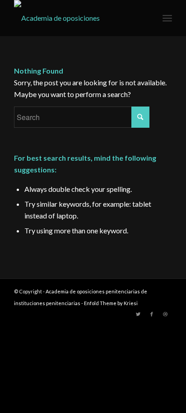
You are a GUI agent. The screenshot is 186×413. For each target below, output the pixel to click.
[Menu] (167, 18)
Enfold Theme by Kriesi (111, 303)
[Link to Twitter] (138, 314)
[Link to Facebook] (151, 314)
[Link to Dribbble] (165, 314)
